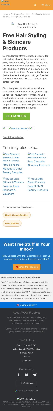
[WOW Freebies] (7, 5)
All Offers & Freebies (20, 14)
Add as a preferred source (28, 391)
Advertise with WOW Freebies (26, 349)
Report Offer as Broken (13, 137)
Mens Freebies (12, 223)
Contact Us (27, 360)
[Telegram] (34, 375)
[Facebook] (18, 375)
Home (5, 14)
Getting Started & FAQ (26, 345)
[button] (35, 5)
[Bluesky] (26, 375)
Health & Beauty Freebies (16, 215)
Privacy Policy (26, 353)
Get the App (28, 383)
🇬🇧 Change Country (26, 305)
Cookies (26, 356)
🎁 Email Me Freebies (26, 266)
